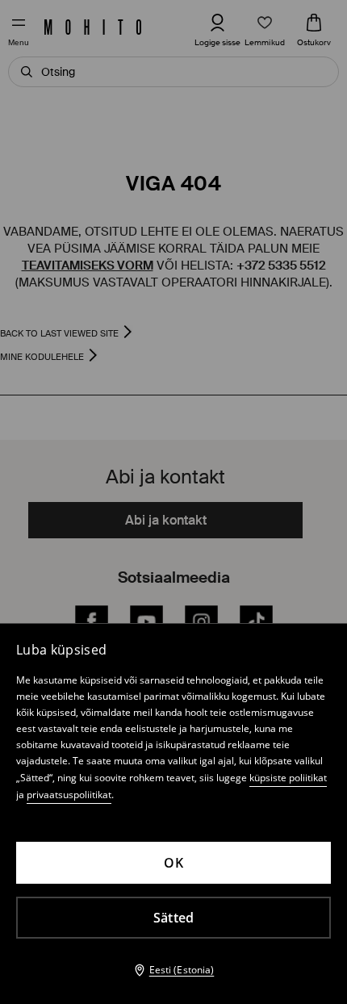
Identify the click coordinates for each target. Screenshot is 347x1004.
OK (173, 863)
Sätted (173, 918)
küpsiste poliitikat (288, 777)
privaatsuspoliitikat (69, 794)
